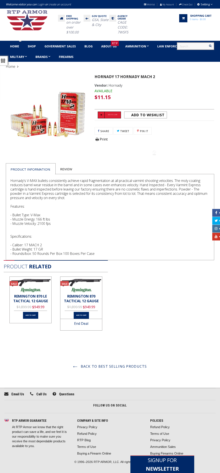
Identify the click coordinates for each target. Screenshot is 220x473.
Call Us (41, 394)
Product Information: (30, 169)
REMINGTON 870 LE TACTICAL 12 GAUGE (30, 299)
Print (103, 139)
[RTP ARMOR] (6, 420)
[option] (30, 300)
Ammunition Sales (163, 447)
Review (66, 169)
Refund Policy (87, 433)
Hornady (115, 85)
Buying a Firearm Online (94, 453)
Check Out (187, 4)
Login (40, 4)
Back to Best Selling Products (113, 366)
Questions (66, 394)
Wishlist (150, 4)
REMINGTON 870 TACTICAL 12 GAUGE (81, 299)
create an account (60, 4)
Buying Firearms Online (166, 453)
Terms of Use (86, 447)
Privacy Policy (87, 427)
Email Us (17, 394)
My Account (168, 4)
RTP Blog (84, 440)
